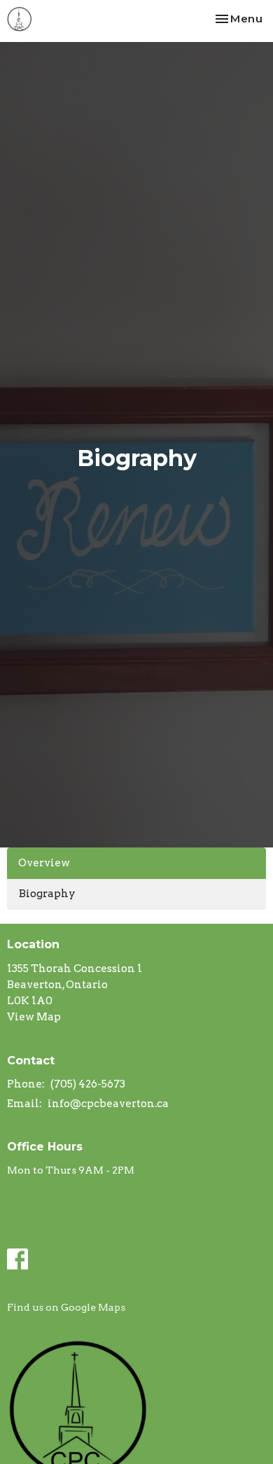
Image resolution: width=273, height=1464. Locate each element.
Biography (47, 893)
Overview (44, 863)
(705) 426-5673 (87, 1084)
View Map (34, 1017)
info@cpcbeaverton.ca (108, 1103)
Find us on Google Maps (66, 1307)
